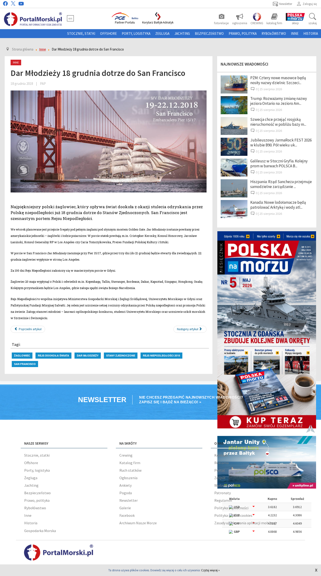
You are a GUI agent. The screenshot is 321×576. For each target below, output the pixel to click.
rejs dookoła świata (53, 355)
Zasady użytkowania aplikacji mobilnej (245, 523)
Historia (310, 33)
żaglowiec (22, 355)
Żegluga (162, 33)
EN (70, 18)
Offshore (108, 33)
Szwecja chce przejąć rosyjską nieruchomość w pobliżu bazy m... (278, 122)
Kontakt (221, 455)
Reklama (221, 462)
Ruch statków (130, 470)
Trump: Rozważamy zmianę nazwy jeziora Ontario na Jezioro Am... (278, 101)
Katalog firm (129, 462)
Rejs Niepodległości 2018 (161, 355)
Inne (294, 33)
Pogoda (125, 492)
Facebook (127, 515)
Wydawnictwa (225, 485)
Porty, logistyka (136, 33)
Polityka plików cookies (233, 515)
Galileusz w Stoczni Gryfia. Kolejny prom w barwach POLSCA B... (279, 163)
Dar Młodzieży (87, 355)
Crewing (126, 455)
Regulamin (223, 500)
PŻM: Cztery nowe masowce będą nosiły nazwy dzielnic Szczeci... (278, 80)
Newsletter (128, 500)
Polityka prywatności (231, 507)
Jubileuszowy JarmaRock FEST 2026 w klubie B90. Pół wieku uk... (281, 142)
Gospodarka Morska (40, 530)
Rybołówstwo (274, 33)
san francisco (25, 364)
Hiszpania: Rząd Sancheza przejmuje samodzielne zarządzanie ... (281, 184)
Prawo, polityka (243, 33)
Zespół (219, 477)
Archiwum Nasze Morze (138, 523)
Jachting (182, 33)
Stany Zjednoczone (120, 355)
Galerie (125, 507)
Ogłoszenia (128, 477)
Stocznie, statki (81, 33)
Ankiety (125, 485)
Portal (219, 470)
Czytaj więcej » (210, 570)
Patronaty (222, 492)
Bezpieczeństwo (209, 33)
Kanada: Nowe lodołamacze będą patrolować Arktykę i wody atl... (278, 205)
